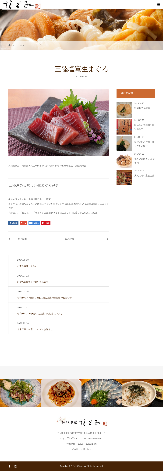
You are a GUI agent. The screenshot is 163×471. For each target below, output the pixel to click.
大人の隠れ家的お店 (144, 175)
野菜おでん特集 (142, 108)
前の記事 (22, 239)
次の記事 (69, 239)
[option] (20, 393)
